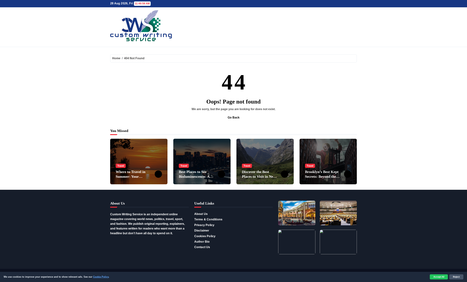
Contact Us (202, 247)
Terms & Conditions (208, 219)
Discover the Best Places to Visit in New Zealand (259, 176)
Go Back (234, 117)
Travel (120, 165)
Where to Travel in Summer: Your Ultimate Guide (130, 176)
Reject (456, 277)
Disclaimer (201, 230)
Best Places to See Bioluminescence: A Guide (194, 176)
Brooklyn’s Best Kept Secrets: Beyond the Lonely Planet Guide (322, 176)
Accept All (438, 277)
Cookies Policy (205, 236)
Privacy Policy (204, 225)
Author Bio (202, 241)
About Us (201, 213)
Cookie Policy (101, 276)
